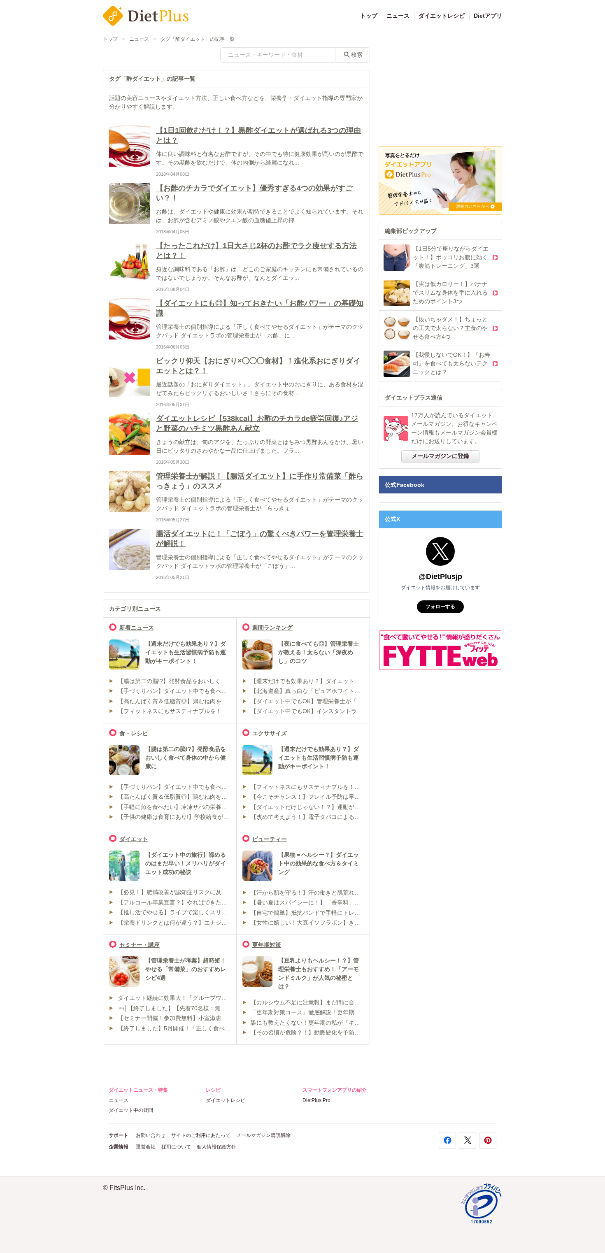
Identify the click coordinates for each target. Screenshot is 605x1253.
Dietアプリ (488, 15)
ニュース (398, 15)
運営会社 (146, 1147)
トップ (368, 15)
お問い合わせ (150, 1135)
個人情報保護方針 (216, 1147)
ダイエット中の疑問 (131, 1110)
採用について (176, 1147)
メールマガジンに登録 (440, 456)
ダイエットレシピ (442, 15)
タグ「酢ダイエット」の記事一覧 (198, 39)
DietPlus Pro (316, 1100)
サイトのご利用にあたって (200, 1135)
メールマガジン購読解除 (263, 1135)
